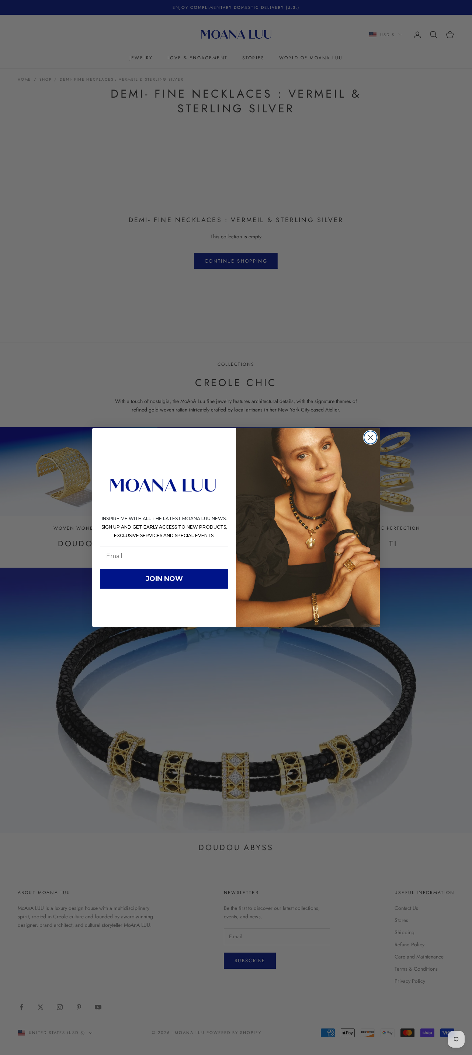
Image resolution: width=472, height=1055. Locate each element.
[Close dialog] (370, 437)
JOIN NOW (164, 579)
